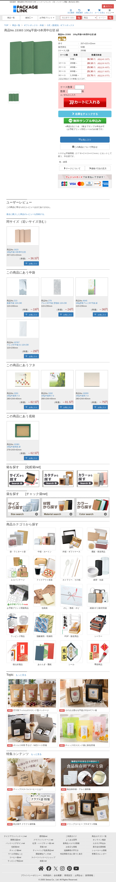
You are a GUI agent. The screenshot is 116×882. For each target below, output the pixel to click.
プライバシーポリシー (31, 875)
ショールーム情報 (99, 850)
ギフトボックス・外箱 (34, 25)
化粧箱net (15, 847)
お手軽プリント (46, 18)
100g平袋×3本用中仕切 (16, 252)
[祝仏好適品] (17, 651)
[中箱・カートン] (44, 539)
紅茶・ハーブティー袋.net (43, 843)
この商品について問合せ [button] (86, 147)
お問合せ (79, 875)
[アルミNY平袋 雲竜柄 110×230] (57, 287)
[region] (58, 25)
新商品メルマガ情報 (71, 843)
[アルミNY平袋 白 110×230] (23, 328)
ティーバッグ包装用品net (43, 850)
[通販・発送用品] (98, 539)
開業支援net (15, 840)
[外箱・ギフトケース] (71, 539)
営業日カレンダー (99, 854)
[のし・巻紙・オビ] (71, 595)
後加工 (28, 18)
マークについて (73, 168)
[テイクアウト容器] (44, 567)
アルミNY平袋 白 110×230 (18, 345)
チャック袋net (15, 850)
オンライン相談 (99, 840)
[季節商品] (98, 651)
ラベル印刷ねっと (15, 854)
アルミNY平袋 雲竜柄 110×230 (54, 303)
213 (15, 300)
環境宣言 (68, 875)
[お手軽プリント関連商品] (17, 595)
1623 (16, 249)
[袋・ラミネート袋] (17, 539)
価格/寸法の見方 (99, 168)
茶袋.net (43, 847)
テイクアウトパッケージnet (15, 836)
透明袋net (43, 836)
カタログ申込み (99, 843)
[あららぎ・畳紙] (44, 651)
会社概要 (58, 875)
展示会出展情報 (99, 847)
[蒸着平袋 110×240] (23, 287)
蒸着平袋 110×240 (14, 303)
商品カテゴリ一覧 (99, 836)
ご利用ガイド (71, 836)
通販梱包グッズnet (43, 854)
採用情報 (89, 875)
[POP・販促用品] (71, 623)
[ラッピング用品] (17, 623)
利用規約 (47, 875)
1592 (50, 393)
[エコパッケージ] (17, 567)
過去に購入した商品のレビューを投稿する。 (26, 214)
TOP (6, 25)
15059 (85, 393)
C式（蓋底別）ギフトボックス (60, 25)
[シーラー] (98, 623)
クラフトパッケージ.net (43, 840)
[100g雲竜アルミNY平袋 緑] (92, 287)
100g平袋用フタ (13, 396)
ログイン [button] (108, 6)
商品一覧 (11, 18)
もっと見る (21, 675)
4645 (85, 300)
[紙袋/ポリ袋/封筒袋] (98, 595)
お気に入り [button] (86, 139)
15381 (17, 444)
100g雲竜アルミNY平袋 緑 (86, 303)
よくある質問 (71, 840)
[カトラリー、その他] (71, 567)
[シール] (71, 651)
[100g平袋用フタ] (23, 379)
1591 (16, 393)
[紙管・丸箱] (98, 567)
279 (50, 300)
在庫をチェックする (86, 114)
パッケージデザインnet (15, 843)
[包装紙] (44, 595)
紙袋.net (43, 861)
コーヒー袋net (15, 857)
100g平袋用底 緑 (14, 447)
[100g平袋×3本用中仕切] (23, 236)
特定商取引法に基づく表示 (71, 854)
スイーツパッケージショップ (43, 857)
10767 (17, 342)
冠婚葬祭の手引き (71, 850)
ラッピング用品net (15, 861)
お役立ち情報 (71, 847)
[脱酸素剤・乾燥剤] (44, 623)
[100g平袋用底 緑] (23, 430)
